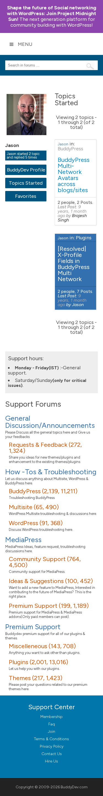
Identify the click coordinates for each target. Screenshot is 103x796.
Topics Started (26, 183)
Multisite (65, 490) (34, 507)
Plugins (83, 238)
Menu (25, 44)
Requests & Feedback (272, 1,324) (45, 447)
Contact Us (51, 753)
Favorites (25, 196)
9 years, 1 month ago (72, 211)
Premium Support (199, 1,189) (49, 605)
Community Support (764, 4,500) (45, 562)
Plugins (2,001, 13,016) (38, 662)
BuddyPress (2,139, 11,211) (43, 491)
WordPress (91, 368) (36, 523)
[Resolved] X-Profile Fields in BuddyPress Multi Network (74, 264)
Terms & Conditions (51, 739)
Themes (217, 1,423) (35, 678)
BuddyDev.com (74, 787)
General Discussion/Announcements (50, 422)
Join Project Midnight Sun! (51, 13)
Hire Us (51, 761)
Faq (51, 724)
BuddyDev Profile (26, 170)
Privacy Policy (51, 746)
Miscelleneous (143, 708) (42, 646)
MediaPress (23, 539)
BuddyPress (70, 149)
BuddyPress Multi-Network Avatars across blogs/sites (74, 175)
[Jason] (27, 139)
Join (51, 731)
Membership (51, 716)
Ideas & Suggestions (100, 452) (51, 581)
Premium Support (32, 626)
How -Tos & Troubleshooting (50, 471)
